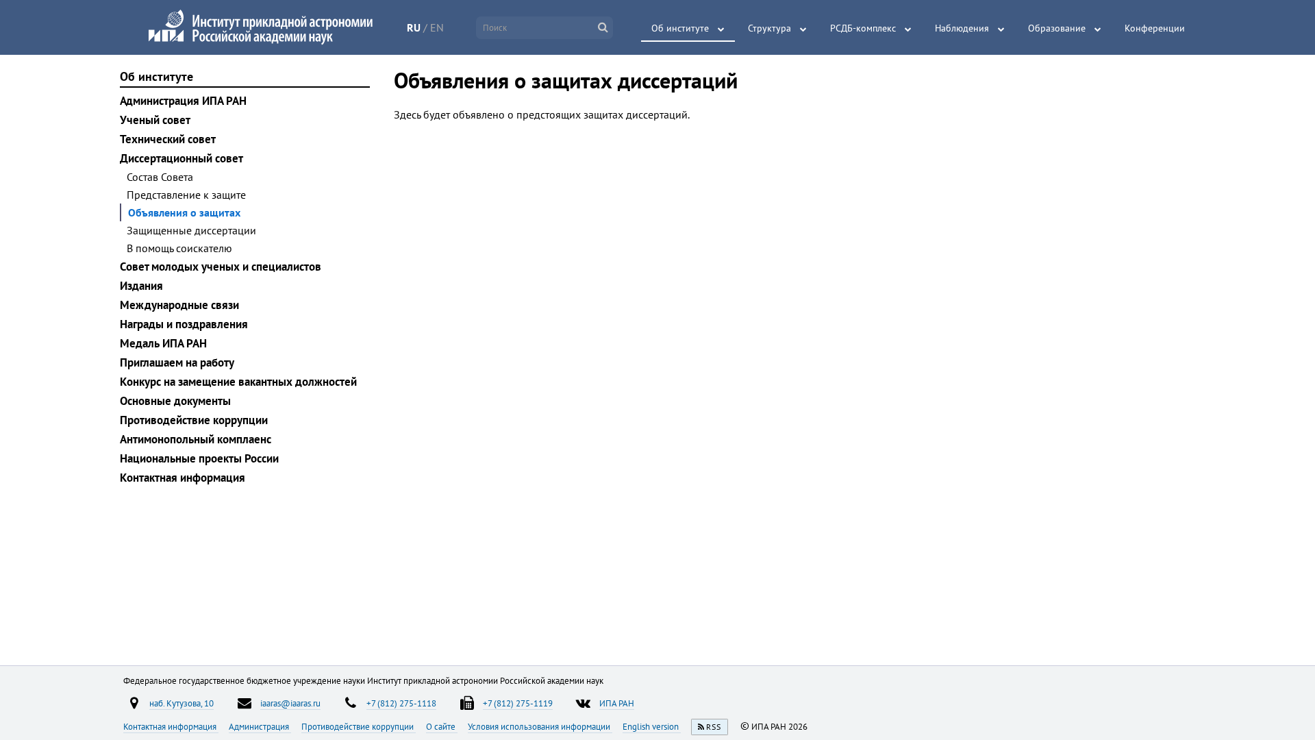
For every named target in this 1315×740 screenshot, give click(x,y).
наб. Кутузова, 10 (181, 703)
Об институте (680, 28)
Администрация (260, 726)
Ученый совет (155, 119)
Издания (141, 285)
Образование (1057, 28)
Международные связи (179, 304)
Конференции (1155, 28)
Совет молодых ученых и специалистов (220, 266)
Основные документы (175, 400)
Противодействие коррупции (194, 420)
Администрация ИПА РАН (183, 100)
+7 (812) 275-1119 (518, 703)
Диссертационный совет (181, 158)
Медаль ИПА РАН (163, 343)
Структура (769, 28)
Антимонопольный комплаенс (195, 439)
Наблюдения (962, 28)
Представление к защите (186, 194)
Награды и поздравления (184, 324)
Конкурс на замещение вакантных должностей (238, 381)
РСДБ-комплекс (863, 28)
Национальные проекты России (199, 458)
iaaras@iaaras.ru (290, 703)
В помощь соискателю (179, 248)
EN (437, 27)
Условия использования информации (540, 726)
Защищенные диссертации (191, 230)
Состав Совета (160, 177)
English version (652, 726)
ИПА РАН (616, 703)
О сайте (442, 726)
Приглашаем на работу (177, 362)
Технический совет (168, 139)
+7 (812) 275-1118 (401, 703)
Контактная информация (182, 477)
